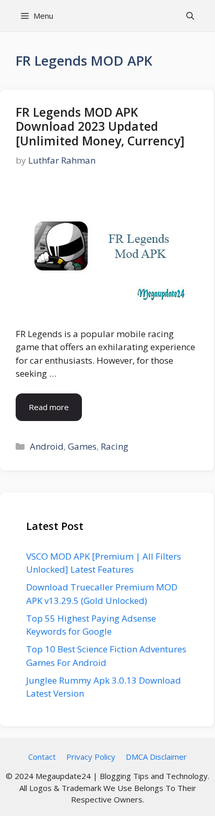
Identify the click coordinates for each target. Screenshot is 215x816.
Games (82, 446)
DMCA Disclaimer (156, 756)
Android (47, 446)
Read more (49, 407)
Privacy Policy (90, 756)
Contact (42, 756)
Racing (114, 446)
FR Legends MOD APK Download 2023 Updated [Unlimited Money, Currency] (100, 126)
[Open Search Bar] (190, 15)
